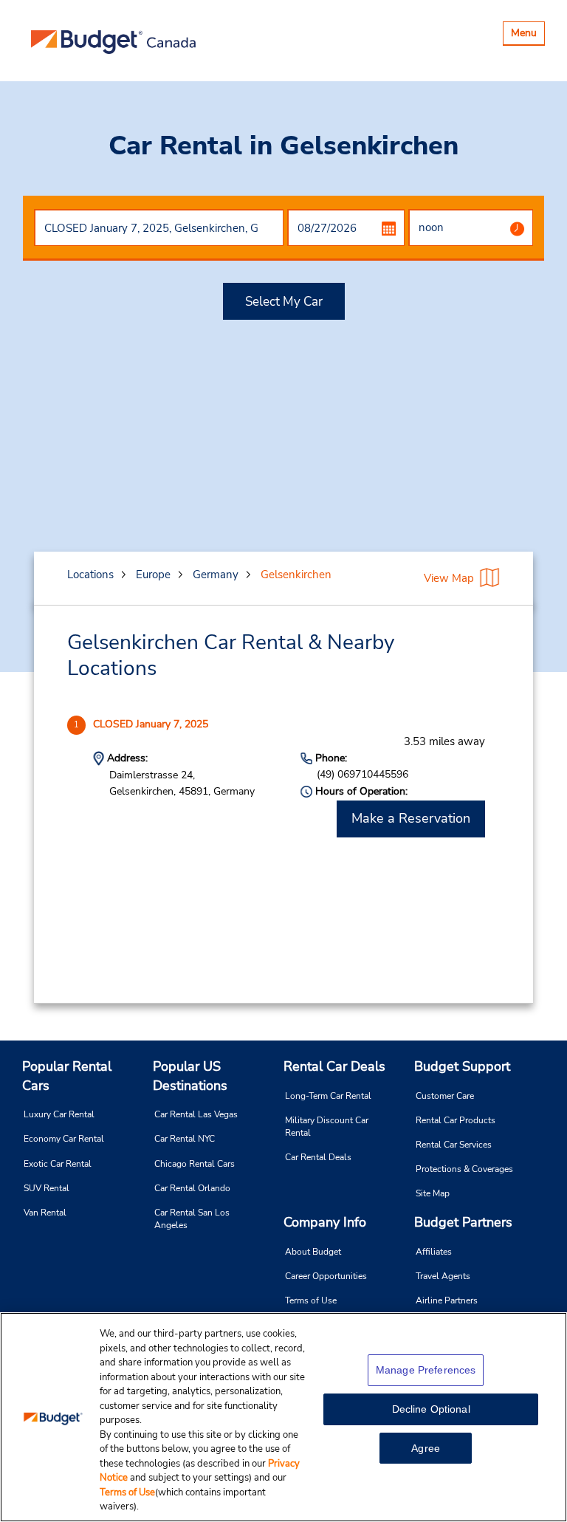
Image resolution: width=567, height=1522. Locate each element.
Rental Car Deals (334, 1066)
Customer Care (445, 1096)
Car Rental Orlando (192, 1188)
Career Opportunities (326, 1276)
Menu (527, 35)
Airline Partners (447, 1300)
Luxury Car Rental (59, 1114)
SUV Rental (46, 1188)
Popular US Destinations (190, 1075)
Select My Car (284, 301)
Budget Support (462, 1066)
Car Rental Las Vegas (196, 1114)
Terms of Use (311, 1300)
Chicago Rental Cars (194, 1164)
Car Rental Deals (318, 1157)
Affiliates (434, 1252)
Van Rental (45, 1212)
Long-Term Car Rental (328, 1096)
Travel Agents (443, 1276)
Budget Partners (463, 1222)
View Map (449, 578)
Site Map (433, 1193)
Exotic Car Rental (58, 1164)
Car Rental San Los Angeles (192, 1219)
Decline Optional (431, 1409)
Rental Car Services (454, 1145)
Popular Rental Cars (66, 1075)
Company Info (325, 1222)
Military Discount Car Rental (326, 1126)
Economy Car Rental (64, 1139)
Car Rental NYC (184, 1139)
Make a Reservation (410, 818)
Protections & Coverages (464, 1169)
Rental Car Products (455, 1120)
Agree (425, 1448)
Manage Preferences (426, 1370)
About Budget (313, 1252)
